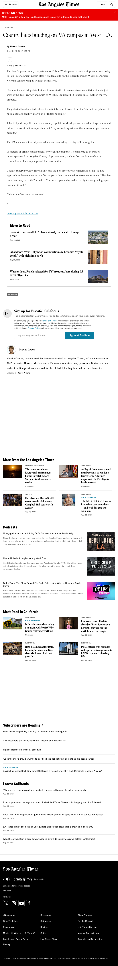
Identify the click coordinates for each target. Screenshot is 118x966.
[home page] (59, 4)
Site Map (7, 891)
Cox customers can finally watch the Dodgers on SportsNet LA (34, 741)
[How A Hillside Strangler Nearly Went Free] (101, 566)
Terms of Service (49, 321)
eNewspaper (9, 915)
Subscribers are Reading (21, 725)
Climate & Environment (35, 465)
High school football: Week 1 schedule (22, 750)
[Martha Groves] (11, 349)
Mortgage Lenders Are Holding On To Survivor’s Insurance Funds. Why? (39, 533)
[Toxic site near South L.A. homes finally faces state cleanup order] (98, 237)
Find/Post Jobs (10, 921)
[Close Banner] (115, 12)
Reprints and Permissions (90, 939)
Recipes (44, 927)
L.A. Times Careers (87, 927)
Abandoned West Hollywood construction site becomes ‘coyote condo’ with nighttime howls (46, 254)
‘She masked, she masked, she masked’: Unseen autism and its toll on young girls (44, 790)
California (8, 27)
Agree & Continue (79, 335)
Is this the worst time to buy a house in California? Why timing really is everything (39, 628)
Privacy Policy (34, 328)
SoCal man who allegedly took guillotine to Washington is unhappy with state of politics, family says (53, 815)
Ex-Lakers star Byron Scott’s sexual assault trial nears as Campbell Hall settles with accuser (39, 503)
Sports (28, 494)
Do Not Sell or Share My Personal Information (91, 958)
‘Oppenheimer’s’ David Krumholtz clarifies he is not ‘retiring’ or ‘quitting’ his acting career (48, 759)
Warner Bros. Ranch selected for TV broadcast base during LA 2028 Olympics (46, 274)
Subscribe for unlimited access (16, 886)
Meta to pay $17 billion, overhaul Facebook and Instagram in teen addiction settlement (45, 17)
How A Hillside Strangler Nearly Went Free (24, 558)
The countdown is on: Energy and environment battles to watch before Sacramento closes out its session (38, 476)
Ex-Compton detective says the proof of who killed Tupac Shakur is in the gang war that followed (52, 802)
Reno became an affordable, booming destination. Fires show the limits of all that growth (39, 652)
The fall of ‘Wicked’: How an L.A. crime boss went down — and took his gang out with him (96, 506)
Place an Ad (9, 927)
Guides (43, 933)
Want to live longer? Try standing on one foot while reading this (35, 732)
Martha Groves (27, 350)
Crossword (45, 915)
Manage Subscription (88, 933)
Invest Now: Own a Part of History (16, 942)
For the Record (85, 921)
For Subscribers (88, 497)
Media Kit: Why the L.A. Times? (19, 933)
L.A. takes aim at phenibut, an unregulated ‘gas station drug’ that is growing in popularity (48, 827)
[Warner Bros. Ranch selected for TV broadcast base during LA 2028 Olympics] (98, 276)
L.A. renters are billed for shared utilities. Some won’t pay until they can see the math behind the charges (95, 626)
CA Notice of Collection (65, 958)
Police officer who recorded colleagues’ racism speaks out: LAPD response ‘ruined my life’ (96, 652)
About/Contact (85, 915)
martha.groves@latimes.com (22, 213)
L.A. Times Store (48, 939)
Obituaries (45, 921)
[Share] (10, 59)
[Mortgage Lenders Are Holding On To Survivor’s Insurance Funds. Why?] (101, 541)
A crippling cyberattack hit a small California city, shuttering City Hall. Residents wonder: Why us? (52, 771)
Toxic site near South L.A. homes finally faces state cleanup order (44, 234)
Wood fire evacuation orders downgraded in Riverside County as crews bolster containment (49, 839)
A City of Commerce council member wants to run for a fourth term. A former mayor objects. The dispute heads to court (96, 476)
